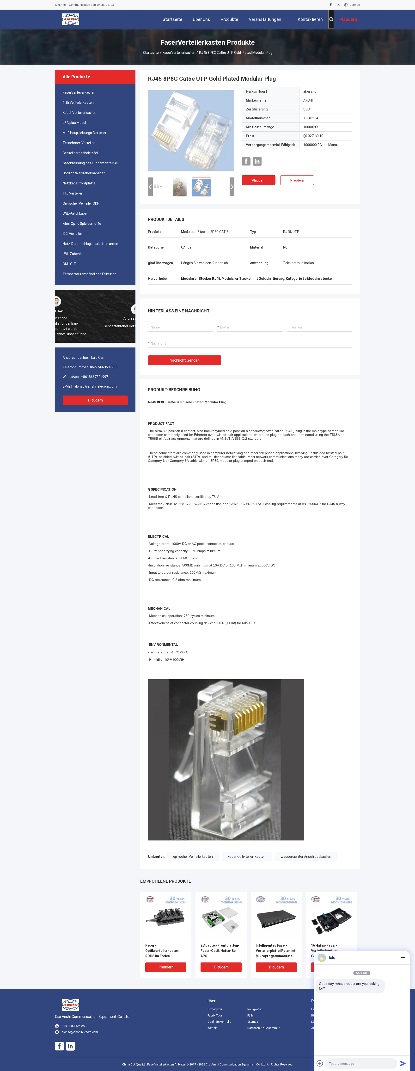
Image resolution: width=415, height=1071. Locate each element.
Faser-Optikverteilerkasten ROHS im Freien (162, 950)
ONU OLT (69, 264)
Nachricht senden (185, 360)
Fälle (250, 1015)
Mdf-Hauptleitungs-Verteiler (84, 133)
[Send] (403, 1063)
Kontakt (213, 1028)
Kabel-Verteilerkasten (79, 113)
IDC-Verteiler (72, 234)
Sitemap (252, 1021)
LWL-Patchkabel (75, 213)
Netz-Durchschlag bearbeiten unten (90, 244)
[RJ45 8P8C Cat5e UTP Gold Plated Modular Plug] (191, 130)
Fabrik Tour (215, 1015)
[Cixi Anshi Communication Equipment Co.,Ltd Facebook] (330, 5)
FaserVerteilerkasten (179, 53)
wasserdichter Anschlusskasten (306, 856)
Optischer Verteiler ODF (81, 203)
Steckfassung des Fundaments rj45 (90, 163)
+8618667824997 (94, 377)
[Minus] (403, 958)
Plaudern (95, 400)
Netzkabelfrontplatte (79, 183)
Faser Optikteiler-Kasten (247, 856)
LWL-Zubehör (73, 254)
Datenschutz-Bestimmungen (263, 1028)
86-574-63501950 (103, 367)
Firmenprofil (215, 1009)
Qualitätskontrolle (219, 1021)
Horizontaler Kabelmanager (84, 173)
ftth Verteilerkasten (78, 102)
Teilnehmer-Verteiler (79, 143)
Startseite (151, 53)
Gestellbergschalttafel (80, 153)
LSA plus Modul (74, 123)
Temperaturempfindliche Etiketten (89, 274)
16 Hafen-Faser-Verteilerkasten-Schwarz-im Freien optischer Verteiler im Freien (328, 951)
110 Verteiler (72, 193)
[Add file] (320, 1063)
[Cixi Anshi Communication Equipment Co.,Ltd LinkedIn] (338, 5)
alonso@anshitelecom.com (95, 386)
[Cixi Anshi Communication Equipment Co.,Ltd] (70, 19)
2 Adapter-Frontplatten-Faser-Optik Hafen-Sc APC (220, 950)
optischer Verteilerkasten (193, 856)
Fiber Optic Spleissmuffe (82, 223)
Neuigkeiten (254, 1009)
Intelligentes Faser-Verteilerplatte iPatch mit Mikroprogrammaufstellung (276, 950)
